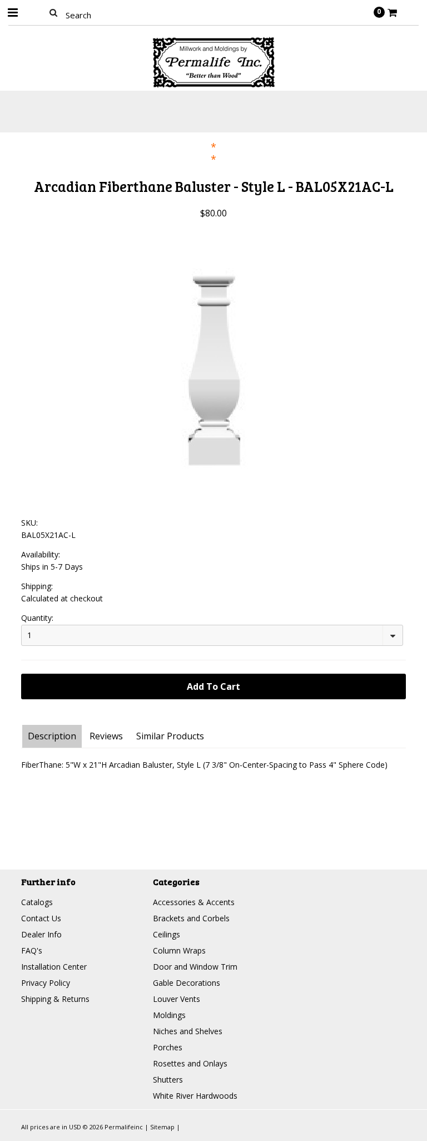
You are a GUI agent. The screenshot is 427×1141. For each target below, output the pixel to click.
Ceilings (166, 934)
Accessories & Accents (194, 902)
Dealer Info (41, 934)
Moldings (169, 1015)
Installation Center (54, 966)
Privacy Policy (45, 982)
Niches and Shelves (187, 1031)
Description (52, 736)
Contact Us (41, 918)
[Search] (53, 12)
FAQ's (31, 950)
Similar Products (170, 736)
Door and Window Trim (195, 966)
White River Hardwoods (195, 1095)
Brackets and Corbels (191, 918)
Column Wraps (179, 950)
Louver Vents (176, 999)
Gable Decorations (186, 982)
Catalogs (37, 902)
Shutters (168, 1079)
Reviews (106, 736)
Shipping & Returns (55, 999)
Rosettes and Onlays (190, 1063)
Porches (167, 1047)
